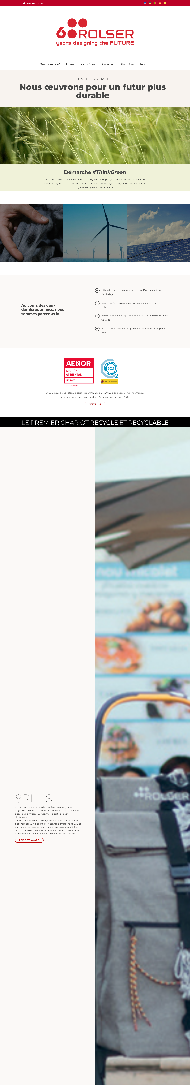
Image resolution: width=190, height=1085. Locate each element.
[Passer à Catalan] (164, 3)
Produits (70, 64)
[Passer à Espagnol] (159, 3)
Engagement (107, 64)
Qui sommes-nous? (50, 64)
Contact (143, 64)
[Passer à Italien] (155, 3)
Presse (132, 64)
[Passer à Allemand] (150, 3)
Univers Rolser (88, 64)
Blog (123, 64)
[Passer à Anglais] (145, 3)
